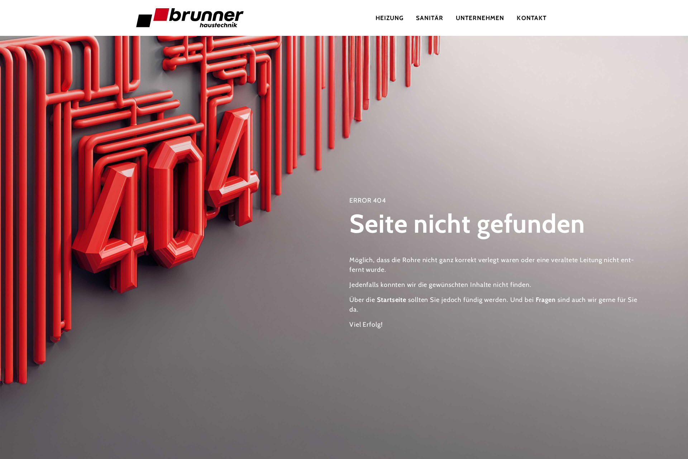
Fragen (546, 300)
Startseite (391, 300)
